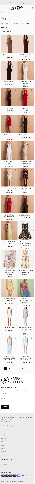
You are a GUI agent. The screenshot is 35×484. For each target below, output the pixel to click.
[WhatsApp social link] (12, 426)
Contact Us (4, 464)
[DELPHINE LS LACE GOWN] (9, 177)
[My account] (33, 8)
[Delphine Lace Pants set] (26, 177)
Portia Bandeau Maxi (9, 55)
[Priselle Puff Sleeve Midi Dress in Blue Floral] (26, 316)
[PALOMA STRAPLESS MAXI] (9, 150)
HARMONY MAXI (9, 81)
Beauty (3, 451)
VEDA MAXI (9, 108)
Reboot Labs (20, 481)
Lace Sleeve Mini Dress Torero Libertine (9, 272)
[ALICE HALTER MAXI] (26, 204)
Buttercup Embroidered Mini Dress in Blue (26, 358)
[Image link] (12, 380)
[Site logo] (17, 8)
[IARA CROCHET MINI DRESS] (9, 288)
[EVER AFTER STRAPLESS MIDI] (9, 204)
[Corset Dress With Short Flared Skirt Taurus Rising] (26, 230)
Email (3, 398)
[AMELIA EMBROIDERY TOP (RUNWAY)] (26, 288)
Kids (2, 445)
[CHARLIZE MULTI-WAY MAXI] (26, 97)
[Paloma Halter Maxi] (26, 124)
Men (2, 442)
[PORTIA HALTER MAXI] (26, 44)
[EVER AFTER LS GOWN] (26, 70)
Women (3, 438)
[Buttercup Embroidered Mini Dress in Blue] (26, 345)
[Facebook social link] (3, 426)
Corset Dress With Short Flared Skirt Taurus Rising (26, 243)
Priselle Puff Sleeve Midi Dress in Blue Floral (25, 329)
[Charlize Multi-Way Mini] (9, 124)
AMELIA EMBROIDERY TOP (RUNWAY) (25, 301)
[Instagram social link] (7, 426)
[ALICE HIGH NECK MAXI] (9, 230)
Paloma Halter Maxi (25, 135)
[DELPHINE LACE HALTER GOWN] (26, 150)
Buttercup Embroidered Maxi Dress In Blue (9, 358)
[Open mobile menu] (2, 8)
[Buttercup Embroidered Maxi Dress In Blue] (9, 345)
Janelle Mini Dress (9, 327)
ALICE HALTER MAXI (25, 215)
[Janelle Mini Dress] (9, 316)
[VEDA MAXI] (9, 97)
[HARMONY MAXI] (9, 70)
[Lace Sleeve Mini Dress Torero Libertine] (9, 259)
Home (3, 12)
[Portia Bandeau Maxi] (9, 44)
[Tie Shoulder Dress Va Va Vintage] (26, 259)
